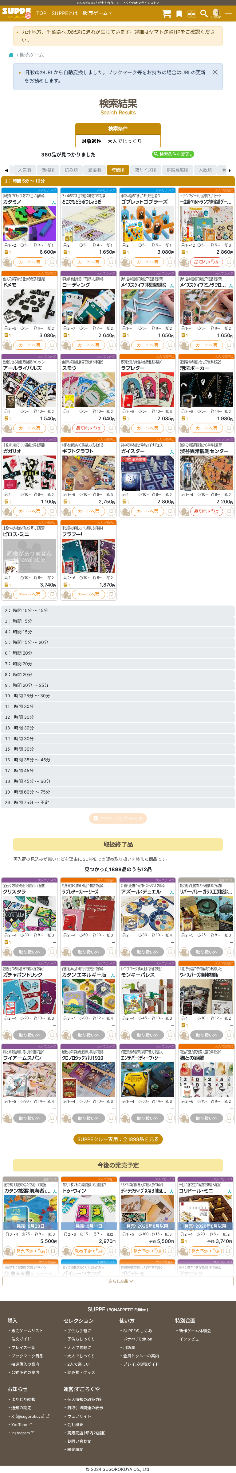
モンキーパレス (138, 974)
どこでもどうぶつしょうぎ (81, 201)
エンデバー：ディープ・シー (141, 1058)
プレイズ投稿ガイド (141, 1364)
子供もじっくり (81, 1339)
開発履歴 (75, 1449)
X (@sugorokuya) (28, 1416)
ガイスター (133, 451)
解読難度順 (177, 169)
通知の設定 (21, 1408)
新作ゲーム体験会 (195, 1331)
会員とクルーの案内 (141, 1356)
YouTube (19, 1424)
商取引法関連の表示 (85, 1408)
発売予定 (24, 1251)
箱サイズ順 (145, 169)
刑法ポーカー (194, 368)
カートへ (27, 261)
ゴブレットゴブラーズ (144, 201)
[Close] (215, 72)
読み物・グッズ (81, 1372)
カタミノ (12, 201)
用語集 (129, 1347)
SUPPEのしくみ (137, 1331)
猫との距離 (192, 1058)
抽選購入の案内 (25, 1364)
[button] (173, 154)
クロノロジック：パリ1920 (82, 1058)
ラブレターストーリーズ (80, 891)
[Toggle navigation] (228, 13)
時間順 (118, 169)
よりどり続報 (23, 1399)
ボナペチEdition (137, 1339)
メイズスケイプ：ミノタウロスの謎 (205, 285)
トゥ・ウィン (74, 1191)
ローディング (76, 285)
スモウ (69, 368)
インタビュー (191, 1339)
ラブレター (133, 368)
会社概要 (75, 1424)
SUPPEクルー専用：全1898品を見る (118, 1139)
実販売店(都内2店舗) (86, 1433)
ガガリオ (12, 451)
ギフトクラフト (77, 451)
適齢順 (94, 169)
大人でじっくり (81, 1356)
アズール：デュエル (141, 891)
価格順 (47, 169)
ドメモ (10, 285)
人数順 (205, 169)
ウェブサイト (79, 1416)
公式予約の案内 (25, 1372)
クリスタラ (14, 891)
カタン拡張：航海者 (24, 1191)
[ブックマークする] (52, 262)
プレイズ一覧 (23, 1347)
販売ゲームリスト (27, 1331)
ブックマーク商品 (27, 1356)
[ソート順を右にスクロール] (230, 170)
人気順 (24, 169)
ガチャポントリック (23, 974)
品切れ (200, 261)
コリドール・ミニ (196, 1191)
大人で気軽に (79, 1347)
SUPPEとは (65, 13)
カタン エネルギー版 (84, 974)
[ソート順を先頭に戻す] (6, 170)
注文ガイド (21, 1339)
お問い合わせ (79, 1441)
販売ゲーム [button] (95, 13)
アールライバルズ (22, 368)
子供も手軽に (79, 1331)
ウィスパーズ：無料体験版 (199, 974)
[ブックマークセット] (179, 13)
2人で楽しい (78, 1364)
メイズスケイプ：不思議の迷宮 (143, 285)
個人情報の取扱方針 (85, 1399)
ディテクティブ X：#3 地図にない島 (148, 1191)
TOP (41, 13)
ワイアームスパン (22, 1058)
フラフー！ (72, 534)
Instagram (20, 1433)
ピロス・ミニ (16, 534)
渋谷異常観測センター (204, 451)
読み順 (71, 169)
